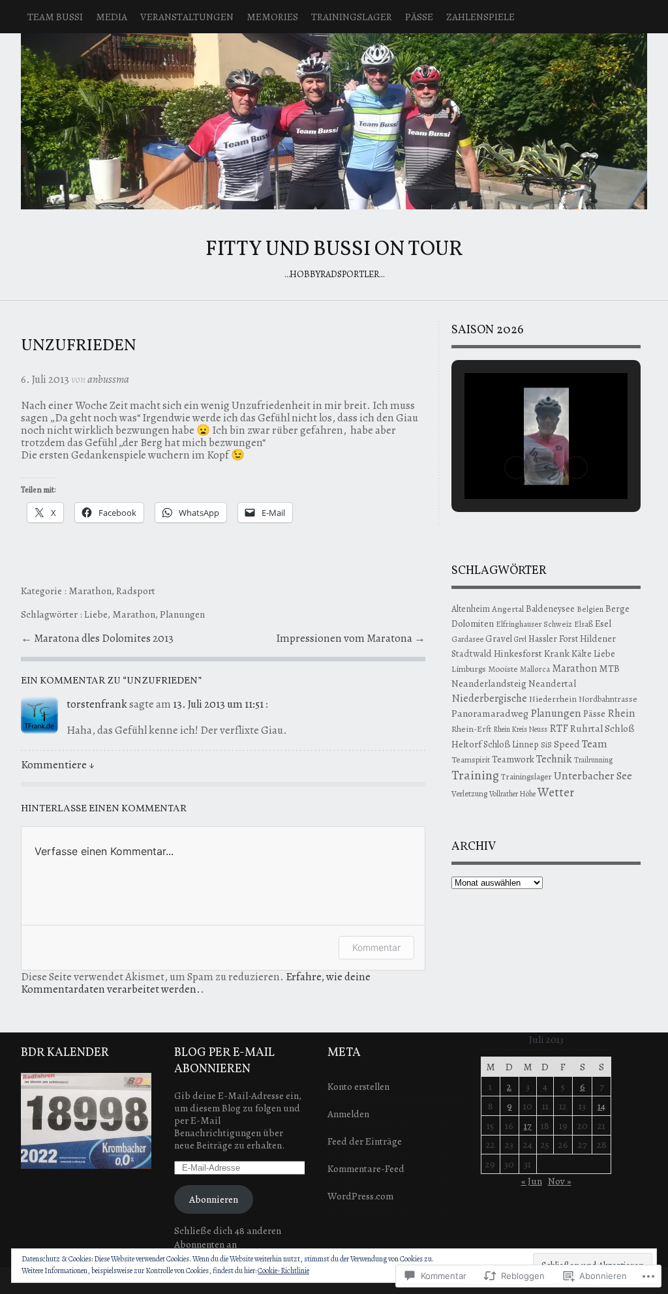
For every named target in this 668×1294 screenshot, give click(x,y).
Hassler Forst (553, 639)
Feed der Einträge (364, 1141)
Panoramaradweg (489, 713)
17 (528, 1125)
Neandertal (552, 683)
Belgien (590, 608)
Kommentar (376, 947)
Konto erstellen (358, 1086)
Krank (556, 653)
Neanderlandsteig (488, 683)
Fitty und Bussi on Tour (334, 121)
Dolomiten (472, 623)
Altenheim (470, 609)
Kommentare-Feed (365, 1168)
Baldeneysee (550, 608)
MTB (609, 668)
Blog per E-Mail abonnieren (224, 1061)
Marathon (90, 590)
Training (475, 775)
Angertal (508, 609)
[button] (516, 467)
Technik (554, 758)
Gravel (498, 638)
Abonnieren (213, 1199)
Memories (272, 16)
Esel (603, 623)
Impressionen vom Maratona (345, 638)
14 (601, 1106)
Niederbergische (489, 698)
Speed (567, 744)
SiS (546, 744)
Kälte (581, 653)
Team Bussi (55, 16)
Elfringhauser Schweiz (534, 623)
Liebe (96, 614)
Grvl (520, 639)
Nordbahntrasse (608, 699)
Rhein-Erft (471, 729)
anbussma (108, 379)
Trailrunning (593, 760)
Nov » (559, 1181)
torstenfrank (97, 704)
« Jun (531, 1181)
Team (594, 743)
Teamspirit (470, 760)
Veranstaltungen (187, 16)
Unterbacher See (593, 775)
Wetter (556, 792)
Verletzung (469, 793)
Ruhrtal (586, 728)
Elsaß (583, 623)
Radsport (135, 590)
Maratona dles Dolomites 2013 (104, 638)
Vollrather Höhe (512, 794)
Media (111, 16)
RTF (558, 728)
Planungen (182, 614)
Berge (617, 608)
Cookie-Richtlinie (283, 1270)
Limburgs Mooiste (484, 669)
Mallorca (535, 668)
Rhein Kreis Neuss (520, 729)
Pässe (419, 16)
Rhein (621, 713)
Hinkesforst (518, 653)
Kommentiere (58, 764)
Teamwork (513, 759)
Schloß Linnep (511, 744)
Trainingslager (351, 16)
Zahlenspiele (480, 16)
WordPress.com (360, 1196)
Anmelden (348, 1114)
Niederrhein (553, 699)
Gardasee (467, 638)
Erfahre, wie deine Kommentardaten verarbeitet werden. (196, 983)
